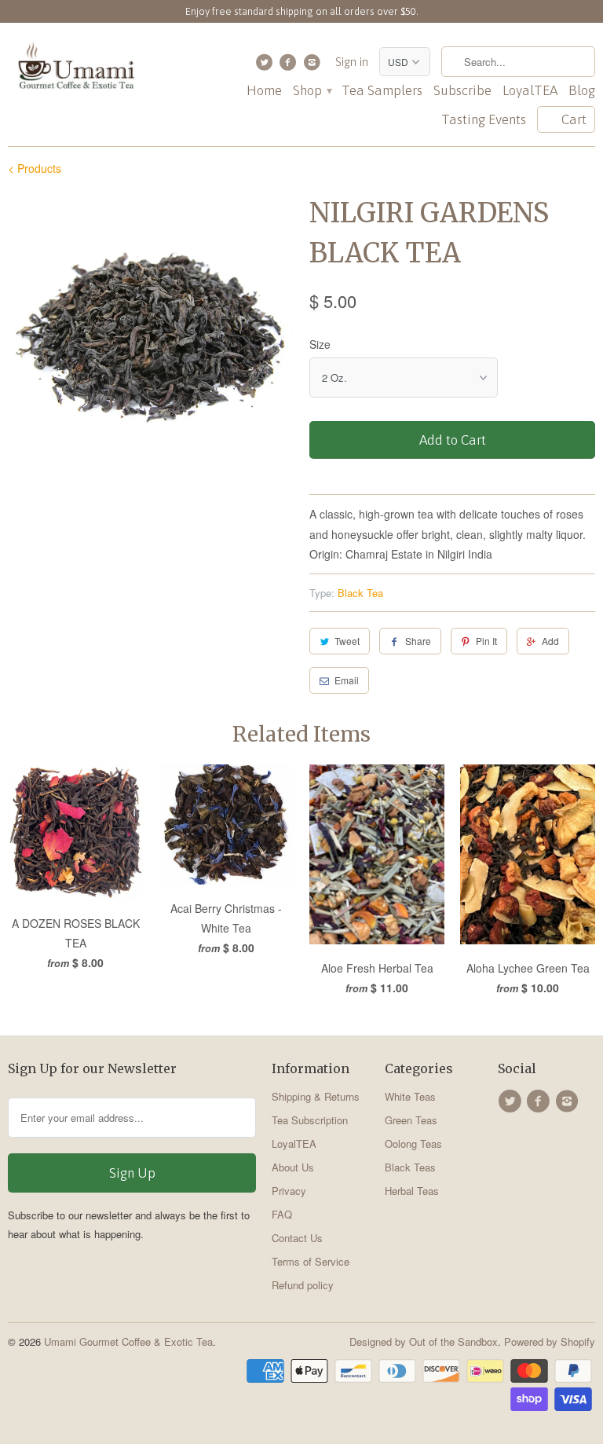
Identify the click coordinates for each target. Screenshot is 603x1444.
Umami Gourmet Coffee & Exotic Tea (128, 1341)
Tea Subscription (310, 1119)
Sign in (351, 61)
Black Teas (410, 1167)
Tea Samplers (382, 90)
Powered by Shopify (549, 1341)
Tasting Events (483, 119)
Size (320, 344)
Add (550, 640)
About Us (293, 1167)
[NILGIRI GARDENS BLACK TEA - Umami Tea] (151, 336)
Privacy (289, 1190)
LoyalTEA (529, 90)
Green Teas (411, 1119)
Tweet (347, 640)
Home (264, 90)
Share (418, 640)
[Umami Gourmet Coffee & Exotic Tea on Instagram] (313, 66)
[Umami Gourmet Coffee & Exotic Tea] (75, 69)
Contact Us (297, 1237)
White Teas (410, 1096)
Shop (312, 90)
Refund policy (303, 1284)
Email (346, 680)
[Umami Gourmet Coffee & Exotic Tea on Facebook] (290, 66)
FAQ (282, 1214)
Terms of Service (310, 1261)
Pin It (486, 640)
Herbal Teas (412, 1190)
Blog (581, 90)
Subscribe (462, 90)
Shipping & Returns (316, 1096)
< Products (34, 168)
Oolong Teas (413, 1143)
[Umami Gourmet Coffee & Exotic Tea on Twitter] (265, 66)
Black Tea (360, 592)
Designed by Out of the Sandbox (423, 1341)
